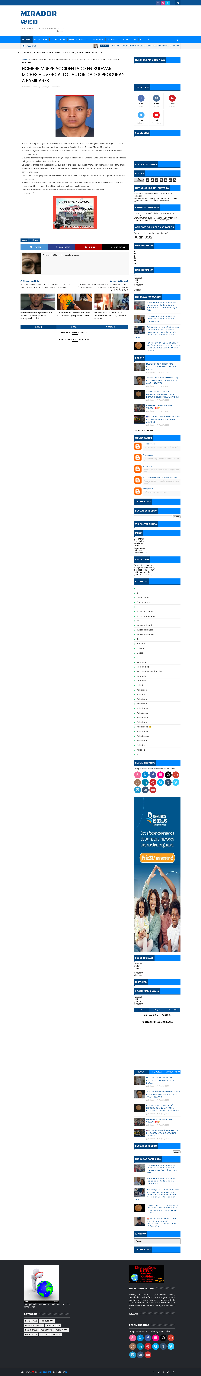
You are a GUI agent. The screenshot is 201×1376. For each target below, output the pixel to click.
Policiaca (142, 690)
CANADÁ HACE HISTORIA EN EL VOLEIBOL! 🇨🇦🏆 (159, 406)
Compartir (64, 247)
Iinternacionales (146, 616)
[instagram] (163, 3)
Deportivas (40, 39)
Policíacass (143, 736)
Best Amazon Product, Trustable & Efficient (160, 477)
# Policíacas (34, 240)
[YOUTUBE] (172, 3)
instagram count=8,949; (144, 567)
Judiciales (97, 39)
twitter (137, 280)
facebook (110, 327)
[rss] (168, 1372)
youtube (137, 1001)
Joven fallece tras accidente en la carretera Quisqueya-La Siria (73, 314)
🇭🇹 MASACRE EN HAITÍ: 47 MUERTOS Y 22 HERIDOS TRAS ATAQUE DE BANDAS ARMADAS (163, 419)
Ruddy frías (148, 466)
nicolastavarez (149, 444)
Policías (141, 745)
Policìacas (142, 717)
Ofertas (137, 289)
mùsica (141, 653)
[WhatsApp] (178, 1372)
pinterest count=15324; (144, 569)
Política (145, 39)
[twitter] (167, 3)
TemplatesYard (44, 1372)
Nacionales (113, 39)
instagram (138, 284)
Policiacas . (143, 722)
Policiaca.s (143, 703)
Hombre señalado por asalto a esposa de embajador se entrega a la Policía (36, 315)
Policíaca (142, 694)
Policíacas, (56, 86)
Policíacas (129, 39)
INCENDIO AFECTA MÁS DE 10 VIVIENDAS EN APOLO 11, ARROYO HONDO (110, 315)
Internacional (144, 625)
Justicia (141, 643)
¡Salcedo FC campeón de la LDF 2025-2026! (153, 193)
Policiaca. (142, 699)
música (141, 648)
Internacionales (78, 39)
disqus (74, 327)
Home (28, 39)
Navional (141, 680)
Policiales (142, 740)
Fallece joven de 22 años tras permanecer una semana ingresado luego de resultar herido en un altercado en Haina (156, 332)
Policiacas (72, 46)
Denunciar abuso (143, 430)
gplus (136, 282)
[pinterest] (163, 1372)
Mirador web (39, 18)
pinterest (138, 968)
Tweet (38, 247)
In (138, 620)
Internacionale (145, 629)
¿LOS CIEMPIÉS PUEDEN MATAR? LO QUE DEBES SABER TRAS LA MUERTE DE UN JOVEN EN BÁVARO (163, 380)
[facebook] (158, 3)
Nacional (142, 662)
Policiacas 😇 (144, 726)
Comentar (119, 247)
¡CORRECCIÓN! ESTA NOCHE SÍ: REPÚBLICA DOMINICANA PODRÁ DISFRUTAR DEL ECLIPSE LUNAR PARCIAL (163, 347)
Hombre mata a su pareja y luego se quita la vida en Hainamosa (162, 318)
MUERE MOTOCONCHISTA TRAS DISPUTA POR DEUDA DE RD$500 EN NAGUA (112, 45)
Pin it (92, 247)
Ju (138, 639)
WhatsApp (138, 975)
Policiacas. (143, 731)
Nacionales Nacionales (149, 671)
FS (66, 1372)
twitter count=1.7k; (142, 572)
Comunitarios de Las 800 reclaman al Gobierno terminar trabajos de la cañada (55, 52)
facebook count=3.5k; (143, 565)
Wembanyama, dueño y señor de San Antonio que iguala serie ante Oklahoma (156, 199)
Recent (142, 1071)
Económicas (58, 39)
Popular (157, 1071)
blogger (38, 327)
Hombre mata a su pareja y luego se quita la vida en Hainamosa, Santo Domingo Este (162, 306)
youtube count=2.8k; (143, 574)
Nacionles (142, 676)
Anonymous (148, 455)
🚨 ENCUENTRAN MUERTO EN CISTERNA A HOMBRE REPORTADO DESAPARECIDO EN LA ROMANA (163, 1222)
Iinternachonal (145, 611)
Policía (140, 685)
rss (135, 275)
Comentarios (172, 1072)
